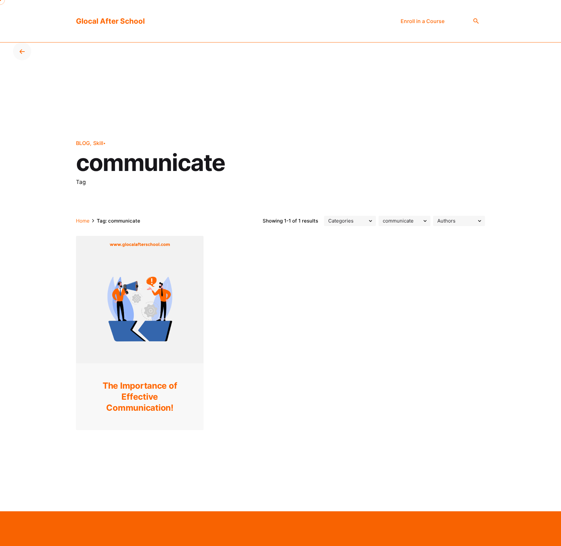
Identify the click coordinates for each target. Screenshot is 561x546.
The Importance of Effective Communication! (140, 397)
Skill (98, 143)
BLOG (83, 143)
